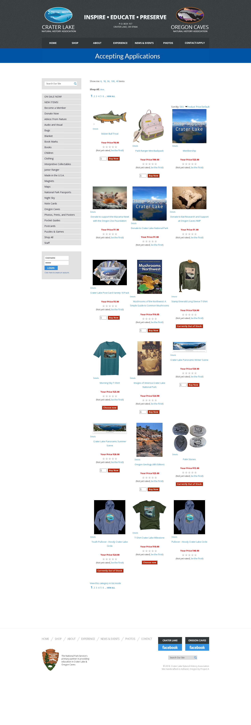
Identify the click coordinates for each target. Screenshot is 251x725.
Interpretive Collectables (57, 164)
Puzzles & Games (54, 231)
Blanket (48, 136)
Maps (47, 186)
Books (48, 147)
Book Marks (51, 141)
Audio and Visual (53, 124)
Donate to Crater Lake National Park (149, 228)
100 (113, 81)
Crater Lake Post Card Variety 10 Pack (109, 292)
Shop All (48, 237)
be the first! (117, 150)
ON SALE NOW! (53, 96)
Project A (204, 669)
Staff (47, 242)
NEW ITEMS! (51, 102)
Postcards (49, 226)
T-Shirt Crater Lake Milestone (149, 537)
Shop (58, 638)
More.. (102, 89)
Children (48, 152)
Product (191, 106)
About (71, 638)
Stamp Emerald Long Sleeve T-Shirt (189, 301)
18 (104, 81)
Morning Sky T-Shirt (110, 382)
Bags (47, 130)
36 (108, 81)
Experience (88, 638)
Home (45, 638)
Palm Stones (189, 459)
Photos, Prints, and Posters (59, 214)
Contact (146, 638)
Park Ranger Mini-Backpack (149, 150)
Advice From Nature (55, 119)
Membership (189, 150)
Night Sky (49, 197)
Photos (130, 638)
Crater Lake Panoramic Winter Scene (189, 359)
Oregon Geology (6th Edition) (149, 464)
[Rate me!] (109, 147)
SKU (182, 106)
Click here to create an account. (57, 272)
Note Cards (50, 203)
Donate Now (51, 113)
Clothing (48, 158)
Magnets (49, 181)
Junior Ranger (51, 169)
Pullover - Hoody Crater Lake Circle (189, 541)
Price (198, 106)
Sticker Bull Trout (109, 133)
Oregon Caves (52, 209)
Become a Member (55, 107)
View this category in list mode (105, 583)
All (117, 81)
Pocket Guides (52, 220)
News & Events (110, 638)
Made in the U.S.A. (54, 175)
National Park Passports (57, 192)
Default (205, 106)
